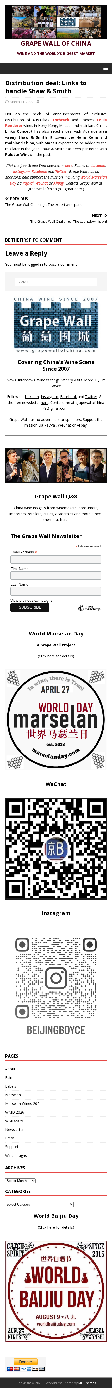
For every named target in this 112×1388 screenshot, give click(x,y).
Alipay (59, 183)
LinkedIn (98, 165)
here (68, 165)
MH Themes (87, 1383)
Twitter (61, 171)
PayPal (28, 183)
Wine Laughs (16, 1155)
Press (10, 1138)
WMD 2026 (14, 1112)
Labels (10, 1086)
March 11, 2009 (21, 101)
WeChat (41, 183)
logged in (35, 264)
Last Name (19, 584)
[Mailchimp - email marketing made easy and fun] (89, 613)
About (10, 1068)
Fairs (9, 1077)
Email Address (23, 552)
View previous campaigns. (31, 600)
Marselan (13, 1094)
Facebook (39, 171)
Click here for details (56, 656)
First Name (19, 568)
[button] (105, 68)
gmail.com (59, 408)
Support (11, 1146)
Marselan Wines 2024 (23, 1103)
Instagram (21, 171)
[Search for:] (56, 282)
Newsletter (14, 1129)
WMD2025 (14, 1120)
